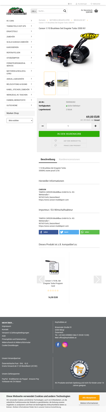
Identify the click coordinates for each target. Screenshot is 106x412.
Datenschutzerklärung (53, 407)
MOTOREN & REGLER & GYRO (16, 72)
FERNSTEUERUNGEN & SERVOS (16, 64)
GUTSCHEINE (12, 105)
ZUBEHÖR (11, 37)
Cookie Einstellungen (10, 345)
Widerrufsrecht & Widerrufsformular (16, 342)
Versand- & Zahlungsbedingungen (15, 333)
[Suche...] (64, 11)
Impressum (6, 326)
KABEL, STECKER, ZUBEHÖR (18, 89)
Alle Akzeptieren (89, 398)
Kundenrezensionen (69, 159)
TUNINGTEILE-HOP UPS (16, 26)
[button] (70, 4)
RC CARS (10, 21)
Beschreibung (48, 159)
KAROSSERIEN (12, 47)
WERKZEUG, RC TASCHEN (17, 95)
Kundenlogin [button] (82, 4)
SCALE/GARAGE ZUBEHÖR (17, 42)
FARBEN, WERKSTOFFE (16, 100)
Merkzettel (96, 4)
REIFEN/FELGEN (13, 53)
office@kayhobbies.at (68, 338)
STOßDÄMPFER (13, 58)
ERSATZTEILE (12, 31)
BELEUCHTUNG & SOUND (17, 84)
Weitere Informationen (89, 403)
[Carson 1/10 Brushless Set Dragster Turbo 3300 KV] (69, 51)
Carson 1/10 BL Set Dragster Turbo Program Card (53, 283)
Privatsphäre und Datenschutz (14, 339)
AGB (4, 336)
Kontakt (5, 329)
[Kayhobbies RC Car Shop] (16, 11)
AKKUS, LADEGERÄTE (15, 79)
